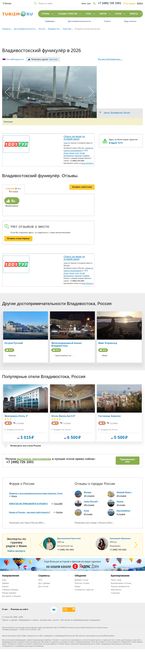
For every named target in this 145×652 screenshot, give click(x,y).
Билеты (134, 14)
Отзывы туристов (67, 14)
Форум (103, 14)
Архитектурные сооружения (65, 356)
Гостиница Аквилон (109, 416)
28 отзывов (121, 496)
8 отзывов (121, 514)
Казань (120, 501)
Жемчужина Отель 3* (16, 416)
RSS (40, 580)
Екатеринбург (123, 510)
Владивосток (18, 59)
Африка (5, 583)
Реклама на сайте (19, 609)
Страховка (115, 593)
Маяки (104, 356)
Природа (12, 356)
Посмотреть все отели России (25, 446)
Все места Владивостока (110, 59)
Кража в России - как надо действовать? (29, 512)
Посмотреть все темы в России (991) (27, 523)
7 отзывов (20, 423)
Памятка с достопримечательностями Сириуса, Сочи (35, 493)
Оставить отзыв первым (18, 238)
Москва (87, 492)
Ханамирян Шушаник (120, 538)
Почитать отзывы (82, 583)
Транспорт (53, 59)
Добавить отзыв (81, 580)
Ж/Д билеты (116, 590)
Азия (4, 580)
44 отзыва (88, 514)
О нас (5, 609)
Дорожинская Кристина (69, 538)
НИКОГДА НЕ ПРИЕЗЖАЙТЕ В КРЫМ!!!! (28, 504)
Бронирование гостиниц (121, 583)
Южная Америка (9, 593)
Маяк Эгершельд (107, 343)
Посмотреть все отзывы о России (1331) (94, 523)
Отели (118, 14)
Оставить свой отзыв (82, 187)
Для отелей (43, 586)
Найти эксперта (16, 551)
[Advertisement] (72, 39)
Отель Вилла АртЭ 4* (63, 416)
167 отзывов (89, 496)
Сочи (86, 510)
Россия (9, 59)
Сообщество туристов (84, 590)
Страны (46, 14)
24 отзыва (121, 505)
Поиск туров (116, 580)
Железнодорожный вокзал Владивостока (66, 344)
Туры (88, 14)
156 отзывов (89, 505)
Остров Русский (14, 343)
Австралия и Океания (11, 596)
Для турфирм (44, 583)
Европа (5, 586)
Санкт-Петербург (92, 501)
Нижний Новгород (125, 492)
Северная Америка (10, 590)
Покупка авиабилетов (120, 586)
